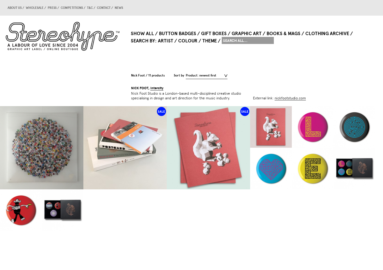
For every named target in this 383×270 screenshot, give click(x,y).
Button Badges (177, 33)
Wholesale (35, 8)
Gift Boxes (214, 33)
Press (52, 8)
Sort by (179, 75)
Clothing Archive (327, 33)
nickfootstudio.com (290, 98)
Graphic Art (247, 33)
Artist (165, 41)
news (119, 8)
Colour (187, 41)
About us (15, 8)
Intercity (156, 88)
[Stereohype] (63, 36)
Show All (142, 33)
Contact (103, 8)
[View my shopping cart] (363, 8)
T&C (90, 8)
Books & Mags (283, 33)
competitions (72, 8)
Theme (209, 41)
